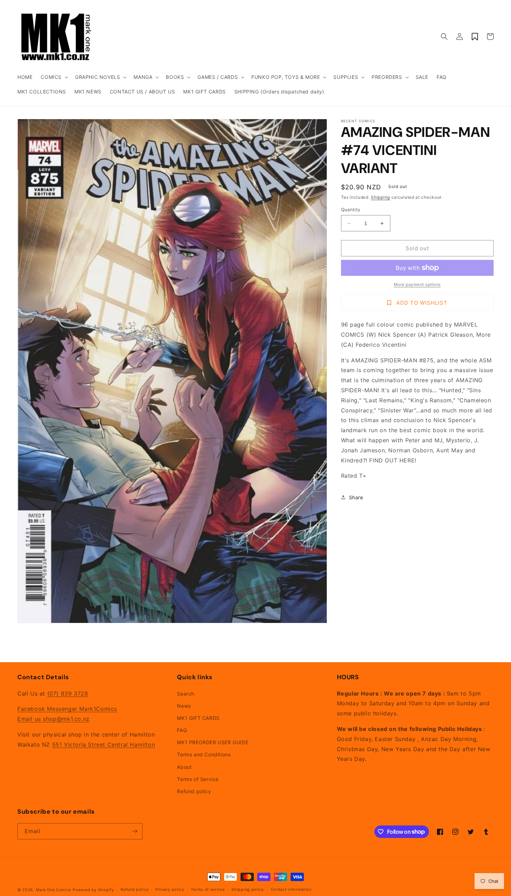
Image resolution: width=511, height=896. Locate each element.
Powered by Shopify (93, 889)
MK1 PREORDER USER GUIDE (212, 742)
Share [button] (356, 497)
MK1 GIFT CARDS (198, 718)
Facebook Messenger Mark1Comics (67, 708)
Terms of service (208, 889)
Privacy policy (169, 889)
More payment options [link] (417, 284)
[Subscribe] (134, 831)
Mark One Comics (54, 889)
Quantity (350, 209)
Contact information (291, 889)
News (183, 706)
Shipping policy (248, 889)
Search (185, 694)
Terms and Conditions (203, 754)
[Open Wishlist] (474, 36)
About (184, 767)
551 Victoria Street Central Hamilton (103, 744)
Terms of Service (198, 779)
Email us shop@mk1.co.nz (53, 718)
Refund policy (194, 791)
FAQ (182, 730)
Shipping (380, 197)
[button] (53, 77)
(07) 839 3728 (67, 693)
